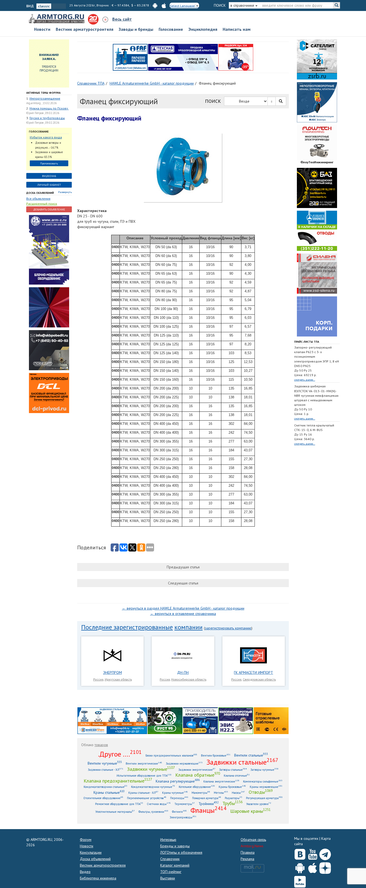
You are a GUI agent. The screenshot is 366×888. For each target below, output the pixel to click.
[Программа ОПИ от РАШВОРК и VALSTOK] (235, 56)
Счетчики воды (159, 804)
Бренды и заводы (175, 846)
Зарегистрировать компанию (228, 628)
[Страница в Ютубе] (312, 853)
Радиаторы (233, 798)
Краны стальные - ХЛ (143, 793)
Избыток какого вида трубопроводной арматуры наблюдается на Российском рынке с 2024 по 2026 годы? (48, 137)
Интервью (168, 839)
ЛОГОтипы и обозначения (181, 852)
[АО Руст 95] (165, 720)
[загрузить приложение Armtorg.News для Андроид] (155, 5)
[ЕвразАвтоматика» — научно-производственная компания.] (235, 720)
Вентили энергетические (144, 763)
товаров (101, 744)
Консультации (91, 852)
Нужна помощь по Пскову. (49, 108)
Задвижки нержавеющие (184, 763)
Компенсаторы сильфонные (262, 781)
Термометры (184, 804)
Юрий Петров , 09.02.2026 (42, 113)
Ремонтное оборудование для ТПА (119, 804)
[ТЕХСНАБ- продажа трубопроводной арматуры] (183, 56)
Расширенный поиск (41, 204)
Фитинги (179, 812)
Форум (85, 839)
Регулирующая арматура (264, 798)
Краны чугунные (175, 793)
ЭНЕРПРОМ (112, 672)
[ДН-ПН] (183, 655)
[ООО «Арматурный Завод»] (49, 249)
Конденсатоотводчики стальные (105, 787)
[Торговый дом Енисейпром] (112, 720)
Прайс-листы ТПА (306, 341)
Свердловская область (259, 679)
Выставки (167, 878)
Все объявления (38, 199)
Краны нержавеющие (266, 787)
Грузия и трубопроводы (47, 118)
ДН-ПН (183, 672)
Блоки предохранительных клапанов (171, 755)
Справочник (170, 858)
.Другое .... (120, 753)
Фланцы (208, 810)
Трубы (232, 803)
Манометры (201, 793)
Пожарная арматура (206, 798)
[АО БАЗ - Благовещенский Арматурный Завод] (317, 187)
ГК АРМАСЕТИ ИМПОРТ (253, 672)
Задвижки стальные (242, 761)
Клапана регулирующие (178, 781)
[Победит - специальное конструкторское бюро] (49, 349)
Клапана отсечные (237, 775)
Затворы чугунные (264, 770)
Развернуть (65, 192)
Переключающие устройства (146, 798)
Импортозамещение (44, 98)
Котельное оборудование (197, 787)
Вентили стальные (251, 755)
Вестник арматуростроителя (84, 29)
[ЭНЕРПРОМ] (112, 655)
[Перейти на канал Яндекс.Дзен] (325, 867)
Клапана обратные (197, 775)
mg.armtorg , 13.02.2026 (41, 103)
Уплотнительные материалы (115, 812)
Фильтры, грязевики (153, 812)
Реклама (247, 858)
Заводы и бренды (136, 29)
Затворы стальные (233, 770)
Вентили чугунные (105, 763)
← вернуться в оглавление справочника (183, 613)
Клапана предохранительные (118, 780)
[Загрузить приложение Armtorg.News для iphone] (312, 867)
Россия (98, 679)
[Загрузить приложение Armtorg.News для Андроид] (300, 867)
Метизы (221, 793)
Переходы (179, 798)
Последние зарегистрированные (127, 627)
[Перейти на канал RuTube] (300, 880)
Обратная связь (253, 839)
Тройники (209, 803)
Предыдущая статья (183, 567)
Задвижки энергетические (196, 770)
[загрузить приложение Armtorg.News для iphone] (164, 5)
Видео (85, 871)
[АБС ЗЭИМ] (317, 101)
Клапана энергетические (221, 781)
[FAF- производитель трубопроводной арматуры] (130, 56)
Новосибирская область (188, 679)
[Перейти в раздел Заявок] (49, 63)
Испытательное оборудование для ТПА (144, 775)
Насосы (238, 793)
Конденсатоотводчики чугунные (153, 787)
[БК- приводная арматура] (49, 392)
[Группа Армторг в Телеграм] (325, 853)
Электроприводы (183, 817)
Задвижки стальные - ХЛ (105, 770)
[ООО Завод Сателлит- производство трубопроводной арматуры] (317, 58)
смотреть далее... (304, 379)
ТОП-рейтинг (170, 871)
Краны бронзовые (232, 787)
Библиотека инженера (98, 878)
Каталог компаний (174, 865)
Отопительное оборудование (103, 798)
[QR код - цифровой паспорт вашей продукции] (271, 720)
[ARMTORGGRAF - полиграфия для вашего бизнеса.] (317, 315)
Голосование (171, 29)
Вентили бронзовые (215, 755)
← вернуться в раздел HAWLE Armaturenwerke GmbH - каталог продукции (183, 608)
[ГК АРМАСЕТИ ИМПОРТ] (253, 655)
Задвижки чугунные (151, 769)
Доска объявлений (40, 193)
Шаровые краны (250, 811)
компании (188, 627)
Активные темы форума (43, 93)
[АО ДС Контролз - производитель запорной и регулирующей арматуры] (49, 307)
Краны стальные (109, 792)
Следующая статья (183, 583)
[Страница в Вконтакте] (300, 853)
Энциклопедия (202, 29)
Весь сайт (122, 19)
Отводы (260, 792)
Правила (248, 852)
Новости (42, 29)
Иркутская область (118, 679)
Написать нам (237, 29)
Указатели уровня (258, 804)
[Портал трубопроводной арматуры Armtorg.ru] (57, 19)
